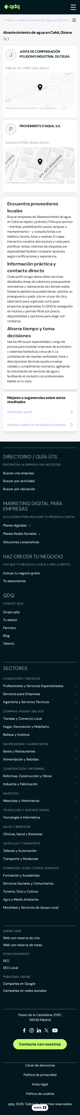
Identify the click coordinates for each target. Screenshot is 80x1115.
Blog (6, 636)
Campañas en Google (19, 983)
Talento (8, 643)
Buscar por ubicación (19, 489)
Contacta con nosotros (40, 1044)
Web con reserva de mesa (22, 945)
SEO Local (10, 968)
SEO (6, 961)
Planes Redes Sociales (20, 533)
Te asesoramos (14, 581)
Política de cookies (40, 1094)
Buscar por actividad (18, 481)
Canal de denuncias (40, 1065)
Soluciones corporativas (21, 542)
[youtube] (55, 1032)
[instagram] (32, 1031)
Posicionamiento (16, 954)
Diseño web (12, 931)
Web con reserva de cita (21, 938)
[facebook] (24, 1031)
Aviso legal (40, 1084)
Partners (9, 628)
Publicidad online (17, 977)
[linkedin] (39, 1031)
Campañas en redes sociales (24, 990)
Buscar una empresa (18, 473)
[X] (46, 1031)
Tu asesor (10, 620)
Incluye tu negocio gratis (21, 573)
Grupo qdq (11, 612)
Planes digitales (15, 525)
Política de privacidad (40, 1075)
